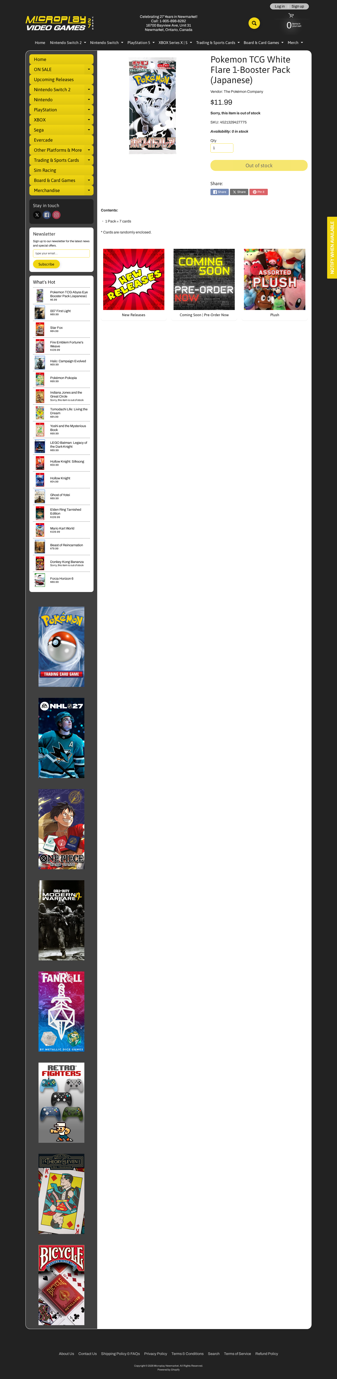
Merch (296, 43)
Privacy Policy (155, 1354)
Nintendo (64, 101)
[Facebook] (47, 215)
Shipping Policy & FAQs (120, 1354)
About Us (66, 1354)
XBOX (64, 121)
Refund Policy (266, 1354)
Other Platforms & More (64, 151)
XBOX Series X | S (176, 43)
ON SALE (64, 70)
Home (40, 42)
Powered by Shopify (168, 1369)
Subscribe (46, 264)
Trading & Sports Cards (218, 43)
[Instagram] (56, 215)
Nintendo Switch (107, 43)
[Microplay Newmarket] (59, 23)
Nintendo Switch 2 (68, 43)
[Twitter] (37, 215)
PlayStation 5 (141, 43)
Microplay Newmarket (166, 1365)
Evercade (43, 140)
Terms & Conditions (187, 1354)
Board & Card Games (264, 43)
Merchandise (64, 191)
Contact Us (87, 1354)
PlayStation (64, 111)
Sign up (298, 6)
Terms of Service (237, 1354)
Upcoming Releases (54, 79)
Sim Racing (45, 170)
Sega (64, 131)
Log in (280, 6)
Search (214, 1354)
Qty (213, 141)
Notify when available (332, 247)
